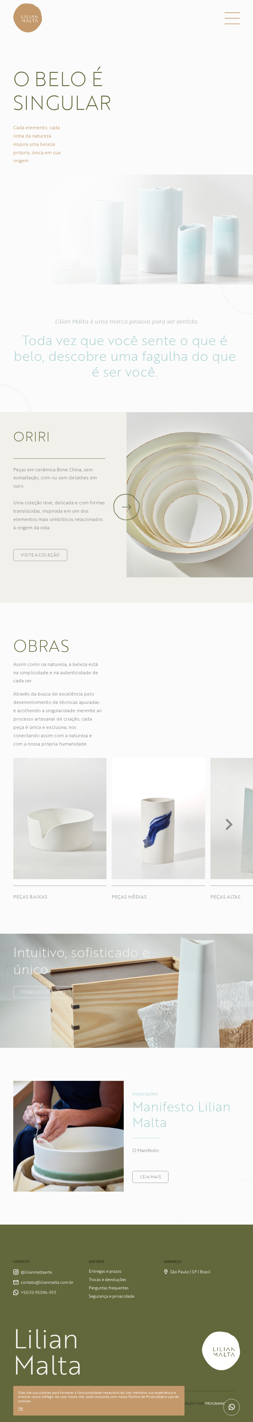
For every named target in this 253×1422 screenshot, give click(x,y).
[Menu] (232, 18)
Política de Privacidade (146, 1396)
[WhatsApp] (231, 1407)
